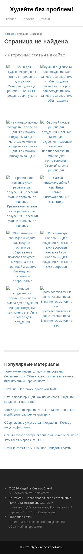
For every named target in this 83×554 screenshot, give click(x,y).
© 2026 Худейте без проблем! (30, 488)
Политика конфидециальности (31, 503)
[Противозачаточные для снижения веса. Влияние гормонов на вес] (56, 306)
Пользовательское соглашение (48, 498)
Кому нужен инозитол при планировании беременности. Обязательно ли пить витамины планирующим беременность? (39, 376)
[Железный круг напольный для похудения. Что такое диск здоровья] (56, 247)
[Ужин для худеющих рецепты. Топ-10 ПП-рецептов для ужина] (22, 81)
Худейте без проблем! (41, 9)
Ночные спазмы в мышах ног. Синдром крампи (38, 448)
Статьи (44, 19)
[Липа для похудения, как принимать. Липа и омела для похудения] (22, 303)
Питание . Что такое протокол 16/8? (30, 389)
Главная (10, 19)
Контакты (16, 498)
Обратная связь (20, 517)
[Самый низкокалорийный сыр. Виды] (56, 187)
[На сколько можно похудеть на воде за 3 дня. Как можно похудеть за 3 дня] (22, 137)
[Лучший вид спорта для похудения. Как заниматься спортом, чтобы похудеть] (56, 81)
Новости (27, 19)
